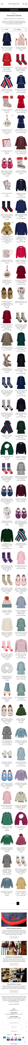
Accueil (13, 13)
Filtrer (6, 29)
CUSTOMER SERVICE (14, 1022)
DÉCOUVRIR (14, 964)
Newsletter (14, 1031)
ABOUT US (14, 1027)
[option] (14, 10)
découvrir (14, 937)
